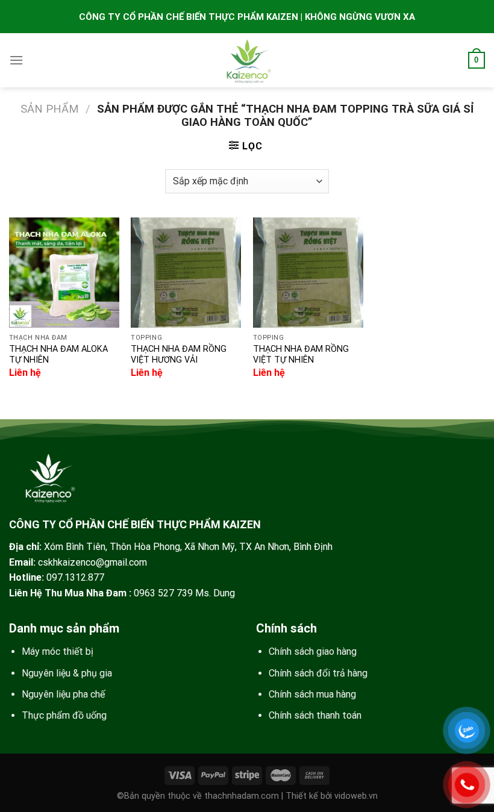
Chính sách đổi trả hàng (318, 673)
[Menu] (16, 60)
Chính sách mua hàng (312, 694)
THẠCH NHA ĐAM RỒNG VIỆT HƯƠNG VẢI (179, 355)
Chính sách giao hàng (313, 651)
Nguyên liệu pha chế (63, 694)
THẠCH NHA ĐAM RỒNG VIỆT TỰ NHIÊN (301, 355)
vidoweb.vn (356, 796)
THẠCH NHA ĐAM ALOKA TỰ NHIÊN (58, 355)
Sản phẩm (49, 108)
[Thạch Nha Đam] (247, 60)
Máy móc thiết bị (57, 651)
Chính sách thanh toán (315, 715)
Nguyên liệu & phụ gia (67, 673)
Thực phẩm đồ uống (64, 715)
